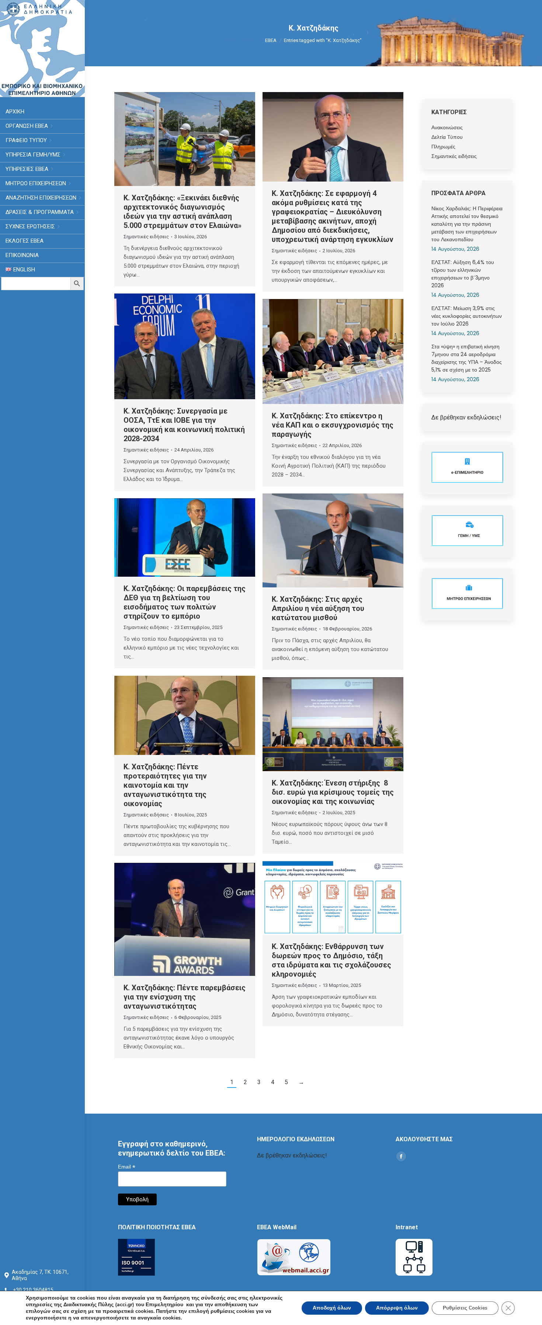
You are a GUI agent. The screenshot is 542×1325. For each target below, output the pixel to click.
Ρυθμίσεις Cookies (465, 1307)
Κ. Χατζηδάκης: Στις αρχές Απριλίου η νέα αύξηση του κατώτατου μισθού (318, 608)
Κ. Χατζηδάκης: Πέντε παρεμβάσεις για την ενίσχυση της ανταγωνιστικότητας (185, 997)
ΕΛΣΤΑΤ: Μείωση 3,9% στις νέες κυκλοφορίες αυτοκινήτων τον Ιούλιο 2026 (466, 316)
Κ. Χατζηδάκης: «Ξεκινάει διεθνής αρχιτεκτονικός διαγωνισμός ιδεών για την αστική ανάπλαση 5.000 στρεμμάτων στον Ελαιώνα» (183, 211)
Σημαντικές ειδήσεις (146, 236)
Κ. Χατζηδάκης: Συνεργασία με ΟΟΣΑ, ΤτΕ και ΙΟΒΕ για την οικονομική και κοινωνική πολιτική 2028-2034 (184, 425)
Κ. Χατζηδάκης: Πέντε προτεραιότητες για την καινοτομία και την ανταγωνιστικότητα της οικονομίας (165, 785)
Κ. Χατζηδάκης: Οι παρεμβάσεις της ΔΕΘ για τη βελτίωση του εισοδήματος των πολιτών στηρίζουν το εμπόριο (185, 602)
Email (126, 1166)
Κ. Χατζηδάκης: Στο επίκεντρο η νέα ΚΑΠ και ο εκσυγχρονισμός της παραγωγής (332, 425)
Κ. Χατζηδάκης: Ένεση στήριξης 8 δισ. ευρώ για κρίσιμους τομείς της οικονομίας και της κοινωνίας (333, 792)
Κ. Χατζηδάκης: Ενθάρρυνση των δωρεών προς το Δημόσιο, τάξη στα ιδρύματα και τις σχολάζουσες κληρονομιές (331, 960)
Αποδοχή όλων (332, 1307)
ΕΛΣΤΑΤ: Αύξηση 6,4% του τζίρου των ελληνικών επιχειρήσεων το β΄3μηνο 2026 (462, 274)
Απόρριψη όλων (397, 1307)
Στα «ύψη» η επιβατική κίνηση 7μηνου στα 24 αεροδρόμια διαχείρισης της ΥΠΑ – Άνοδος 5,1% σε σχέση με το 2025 (466, 358)
